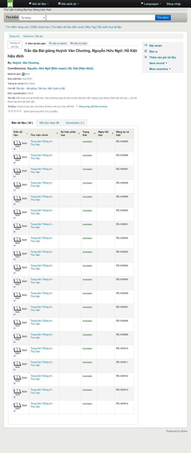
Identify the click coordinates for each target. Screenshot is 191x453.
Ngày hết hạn (103, 133)
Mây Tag (91, 27)
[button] (38, 3)
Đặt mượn (155, 45)
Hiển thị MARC (59, 43)
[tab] (22, 122)
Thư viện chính (39, 135)
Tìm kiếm (12, 17)
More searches (159, 69)
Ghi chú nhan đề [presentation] (49, 123)
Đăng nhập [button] (174, 4)
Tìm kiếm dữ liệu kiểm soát (67, 27)
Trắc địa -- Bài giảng (26, 88)
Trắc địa (33, 36)
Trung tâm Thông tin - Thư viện (16, 3)
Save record (157, 63)
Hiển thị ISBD (80, 43)
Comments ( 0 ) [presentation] (75, 123)
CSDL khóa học (40, 27)
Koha (184, 431)
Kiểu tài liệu (18, 133)
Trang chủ (15, 36)
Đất (49, 88)
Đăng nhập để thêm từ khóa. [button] (93, 106)
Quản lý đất (59, 88)
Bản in (153, 51)
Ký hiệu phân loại (68, 133)
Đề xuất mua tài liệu (110, 27)
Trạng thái (86, 133)
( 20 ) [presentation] (22, 123)
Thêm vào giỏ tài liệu (162, 57)
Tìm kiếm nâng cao (17, 27)
